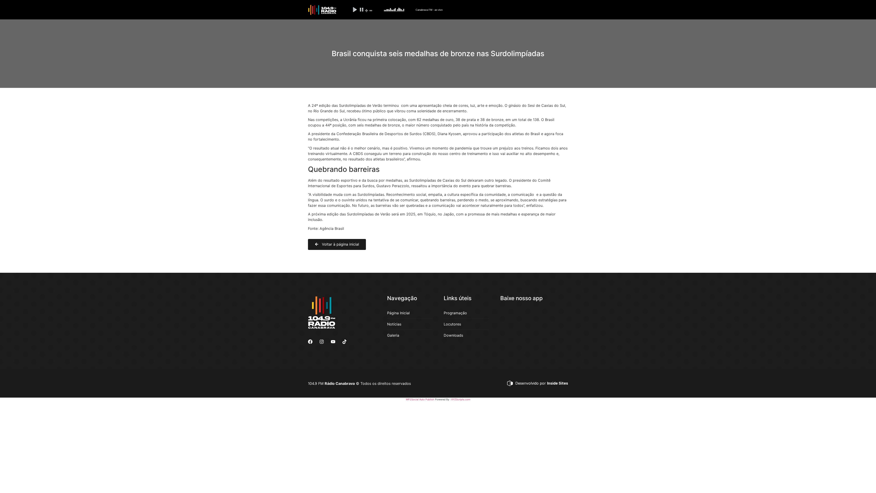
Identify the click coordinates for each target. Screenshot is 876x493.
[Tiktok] (344, 341)
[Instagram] (321, 341)
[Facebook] (310, 341)
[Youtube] (333, 341)
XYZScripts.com (460, 399)
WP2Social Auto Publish (420, 399)
